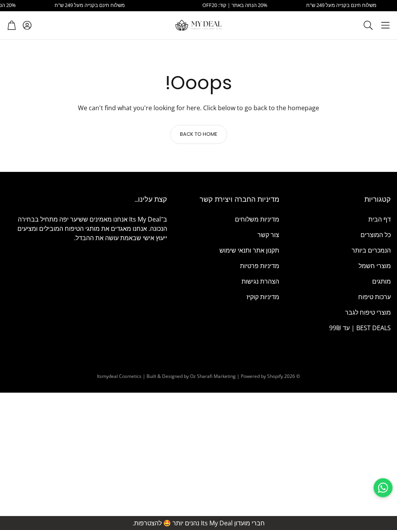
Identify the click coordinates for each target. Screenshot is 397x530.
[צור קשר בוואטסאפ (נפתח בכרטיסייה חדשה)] (383, 487)
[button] (385, 25)
